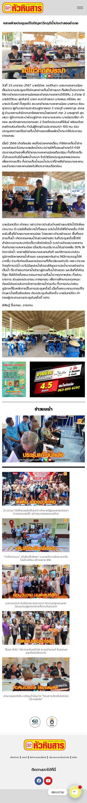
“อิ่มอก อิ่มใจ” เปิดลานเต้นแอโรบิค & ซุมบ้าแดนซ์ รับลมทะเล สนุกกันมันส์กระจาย (35, 651)
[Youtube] (48, 781)
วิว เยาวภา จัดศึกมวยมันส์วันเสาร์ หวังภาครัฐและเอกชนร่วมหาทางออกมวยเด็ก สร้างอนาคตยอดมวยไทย (35, 512)
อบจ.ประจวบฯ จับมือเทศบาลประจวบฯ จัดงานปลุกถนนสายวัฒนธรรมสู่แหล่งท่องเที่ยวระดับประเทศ (35, 604)
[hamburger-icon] (80, 8)
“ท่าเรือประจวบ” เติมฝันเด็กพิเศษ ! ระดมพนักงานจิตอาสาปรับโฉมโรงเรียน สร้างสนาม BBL (36, 558)
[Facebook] (39, 781)
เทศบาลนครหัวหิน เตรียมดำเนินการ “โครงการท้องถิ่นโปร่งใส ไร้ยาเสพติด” (35, 697)
